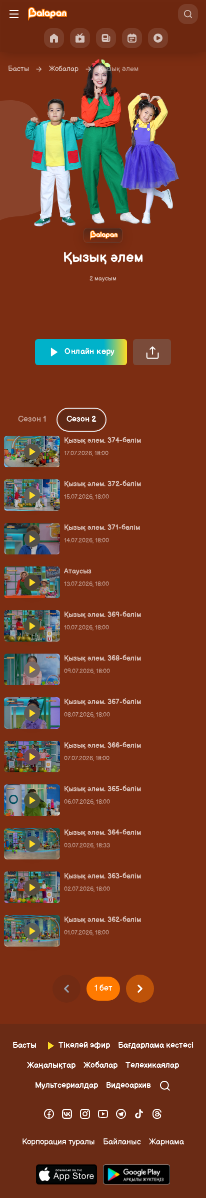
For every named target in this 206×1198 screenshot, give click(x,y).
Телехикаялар (152, 1065)
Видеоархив (128, 1085)
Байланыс (122, 1142)
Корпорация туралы (58, 1142)
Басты (18, 69)
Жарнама (166, 1142)
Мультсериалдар (66, 1085)
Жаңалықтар (51, 1065)
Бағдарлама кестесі (156, 1045)
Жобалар (63, 69)
